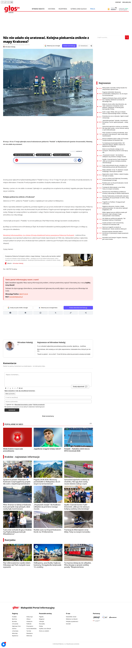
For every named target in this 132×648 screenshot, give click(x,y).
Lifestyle (41, 621)
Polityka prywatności (72, 621)
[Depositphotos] (113, 617)
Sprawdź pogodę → (123, 9)
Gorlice (14, 628)
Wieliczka (29, 636)
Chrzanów (15, 624)
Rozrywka (63, 9)
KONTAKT (118, 2)
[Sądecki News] (104, 617)
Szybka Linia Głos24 (79, 9)
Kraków (14, 617)
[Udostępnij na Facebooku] (10, 313)
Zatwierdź (12, 410)
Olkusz (28, 619)
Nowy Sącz (29, 617)
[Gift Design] (96, 621)
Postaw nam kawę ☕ (69, 46)
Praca (92, 9)
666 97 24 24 (23, 294)
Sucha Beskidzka (31, 628)
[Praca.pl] (96, 617)
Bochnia (14, 619)
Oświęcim (29, 621)
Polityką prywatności (39, 404)
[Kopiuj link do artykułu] (70, 313)
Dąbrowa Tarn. (16, 626)
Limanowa (15, 631)
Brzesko (14, 621)
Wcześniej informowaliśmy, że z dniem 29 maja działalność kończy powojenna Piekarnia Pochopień (38, 235)
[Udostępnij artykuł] (91, 45)
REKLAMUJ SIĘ (126, 2)
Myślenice (15, 636)
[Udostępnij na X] (55, 313)
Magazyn (41, 619)
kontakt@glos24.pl (16, 297)
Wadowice (29, 633)
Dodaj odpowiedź (78, 386)
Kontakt (68, 624)
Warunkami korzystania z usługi (23, 404)
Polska (41, 626)
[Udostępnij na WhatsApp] (40, 313)
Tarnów (28, 631)
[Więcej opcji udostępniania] (86, 313)
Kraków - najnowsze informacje (22, 456)
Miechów (15, 633)
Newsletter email (71, 617)
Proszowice (29, 626)
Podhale (28, 624)
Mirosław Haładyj (10, 47)
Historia (51, 9)
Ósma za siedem (44, 631)
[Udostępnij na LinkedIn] (25, 313)
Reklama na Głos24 (71, 619)
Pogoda (41, 617)
